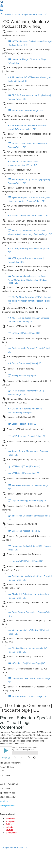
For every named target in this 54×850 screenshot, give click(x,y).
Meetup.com (11, 832)
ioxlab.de (4, 801)
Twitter (9, 824)
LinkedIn (10, 826)
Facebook (10, 818)
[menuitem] (1, 6)
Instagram (10, 821)
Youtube (9, 829)
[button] (1, 2)
